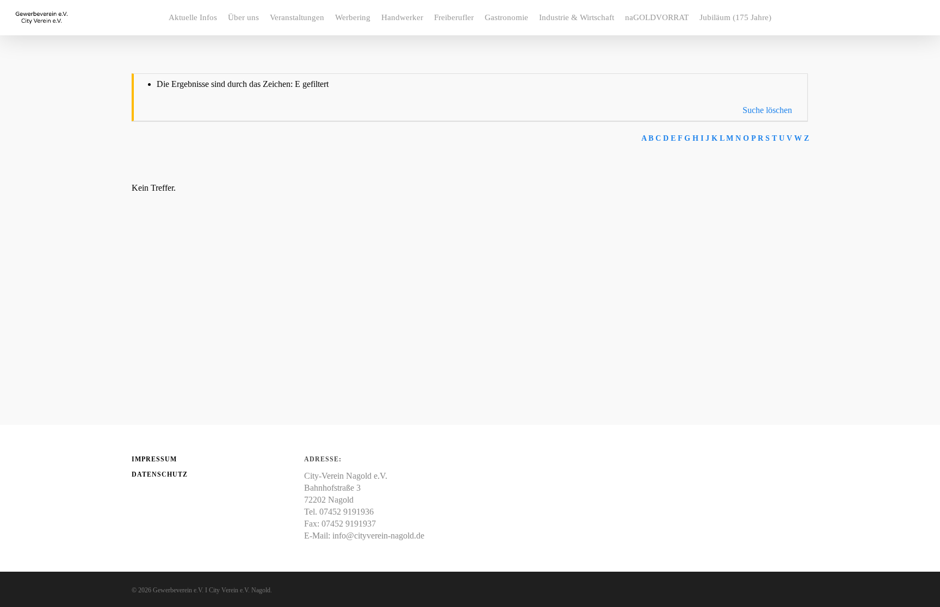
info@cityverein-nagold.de (378, 535)
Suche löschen (767, 110)
